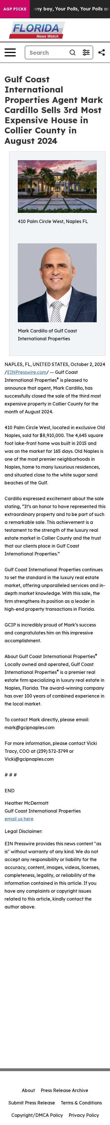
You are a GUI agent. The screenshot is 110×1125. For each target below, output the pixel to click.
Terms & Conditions (81, 1103)
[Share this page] (101, 52)
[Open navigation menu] (10, 52)
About (28, 1090)
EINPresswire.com (26, 372)
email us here (19, 819)
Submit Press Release (31, 1103)
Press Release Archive (64, 1090)
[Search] (72, 52)
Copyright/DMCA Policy (37, 1115)
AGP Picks (14, 9)
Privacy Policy (84, 1115)
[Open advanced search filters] (86, 52)
